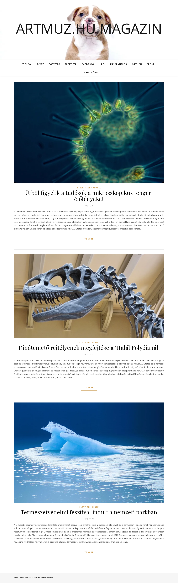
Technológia (90, 72)
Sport (150, 64)
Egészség (54, 64)
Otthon (137, 64)
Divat (40, 64)
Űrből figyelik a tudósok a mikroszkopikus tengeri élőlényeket (89, 195)
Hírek (102, 64)
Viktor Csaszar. (47, 577)
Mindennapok (118, 64)
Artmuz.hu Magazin (89, 28)
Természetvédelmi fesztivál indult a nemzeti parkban (89, 512)
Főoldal (27, 64)
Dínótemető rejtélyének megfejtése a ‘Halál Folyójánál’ (89, 347)
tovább (89, 239)
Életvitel (70, 64)
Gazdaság (87, 64)
